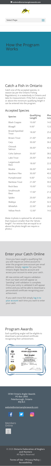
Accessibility (25, 462)
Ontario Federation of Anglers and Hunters (29, 450)
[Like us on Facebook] (10, 415)
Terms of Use (16, 459)
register (25, 267)
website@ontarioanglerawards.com (21, 407)
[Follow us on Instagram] (32, 415)
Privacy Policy (32, 459)
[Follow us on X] (21, 415)
